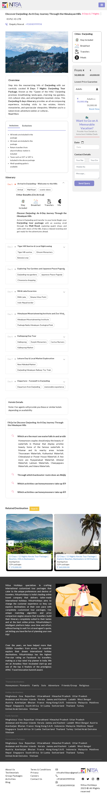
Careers (35, 775)
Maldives (95, 702)
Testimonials (12, 772)
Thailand (71, 705)
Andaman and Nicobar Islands (21, 699)
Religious (85, 685)
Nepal (9, 705)
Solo (44, 685)
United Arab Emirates (17, 709)
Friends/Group (70, 685)
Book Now (93, 109)
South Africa (33, 705)
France (41, 702)
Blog (7, 782)
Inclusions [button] (14, 125)
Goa (22, 696)
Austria (10, 702)
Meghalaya (12, 696)
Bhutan (32, 702)
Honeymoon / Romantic (18, 685)
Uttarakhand (44, 696)
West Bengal (85, 699)
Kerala (42, 699)
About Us (10, 769)
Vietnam (35, 709)
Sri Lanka (46, 705)
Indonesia (72, 702)
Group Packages (14, 775)
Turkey (81, 705)
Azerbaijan (21, 702)
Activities (10, 779)
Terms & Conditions (41, 769)
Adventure (55, 685)
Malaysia (83, 702)
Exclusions (27, 125)
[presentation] (11, 543)
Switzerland (59, 705)
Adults (79, 89)
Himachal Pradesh (62, 696)
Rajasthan (31, 696)
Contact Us (36, 779)
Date (77, 142)
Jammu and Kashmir (57, 699)
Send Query (84, 183)
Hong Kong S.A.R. (56, 702)
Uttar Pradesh (80, 696)
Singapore (19, 705)
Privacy (35, 772)
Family (36, 685)
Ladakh (72, 699)
